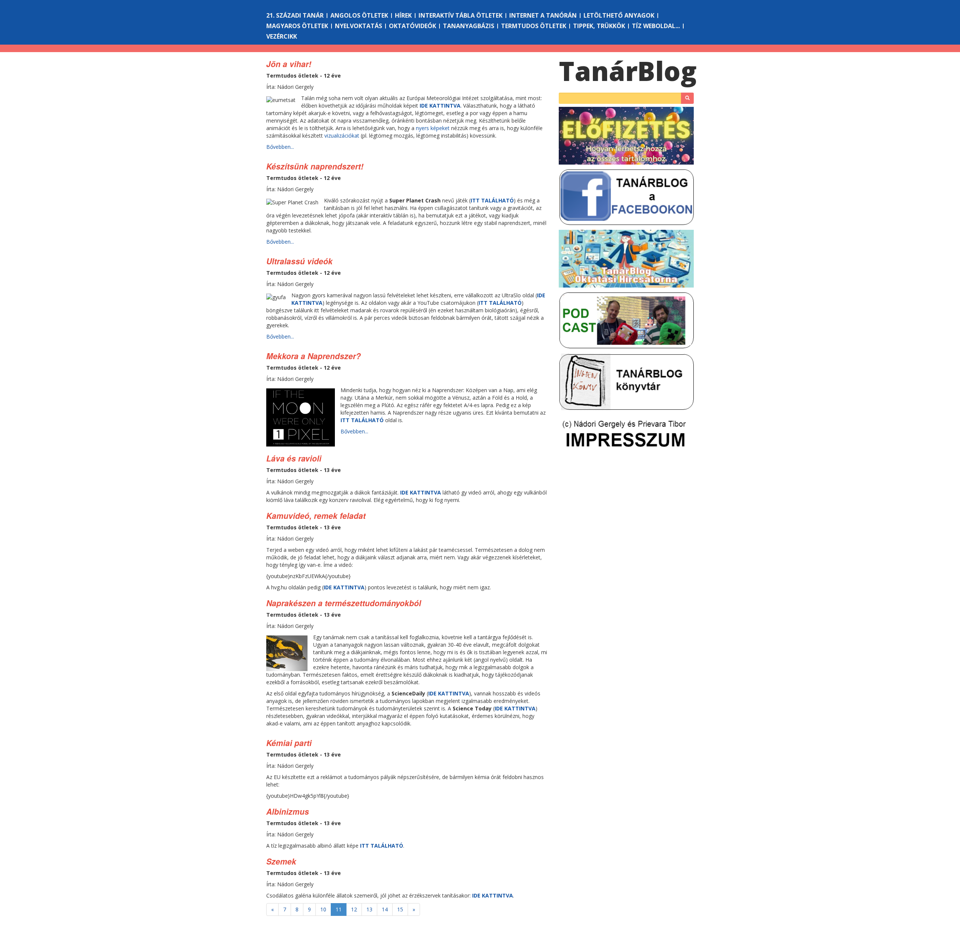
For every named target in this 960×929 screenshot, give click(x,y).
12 (354, 909)
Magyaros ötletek (297, 26)
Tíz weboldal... (656, 26)
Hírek (403, 15)
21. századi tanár (295, 15)
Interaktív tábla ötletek (460, 15)
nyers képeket (433, 128)
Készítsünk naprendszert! (314, 166)
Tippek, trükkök (599, 26)
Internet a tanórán (543, 15)
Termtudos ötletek (533, 26)
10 (323, 909)
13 (369, 909)
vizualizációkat (341, 135)
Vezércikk (281, 36)
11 (339, 909)
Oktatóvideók (412, 26)
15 (400, 909)
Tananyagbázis (468, 26)
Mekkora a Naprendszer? (313, 355)
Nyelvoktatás (358, 26)
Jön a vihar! (288, 63)
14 (385, 909)
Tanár (628, 71)
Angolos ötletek (359, 15)
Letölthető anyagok (619, 15)
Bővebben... (280, 146)
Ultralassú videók (299, 261)
